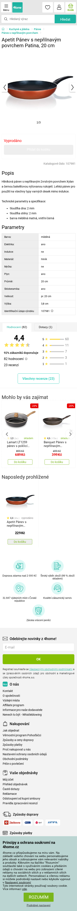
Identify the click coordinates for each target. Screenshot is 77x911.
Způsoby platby (12, 744)
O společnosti (11, 695)
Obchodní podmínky (15, 759)
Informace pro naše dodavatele (22, 710)
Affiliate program (13, 705)
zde (24, 889)
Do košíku (20, 462)
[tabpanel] (39, 87)
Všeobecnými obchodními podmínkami (50, 669)
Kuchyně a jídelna (19, 29)
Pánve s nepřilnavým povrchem (20, 32)
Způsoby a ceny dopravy (18, 740)
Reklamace (10, 793)
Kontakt (8, 691)
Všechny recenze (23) (38, 379)
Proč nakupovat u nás (17, 749)
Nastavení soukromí (18, 882)
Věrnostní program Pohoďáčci (22, 735)
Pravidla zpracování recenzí (20, 803)
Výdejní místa (11, 700)
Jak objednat (11, 730)
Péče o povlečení (13, 763)
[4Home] (4, 29)
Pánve (37, 29)
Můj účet (8, 779)
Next (70, 434)
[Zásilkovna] (12, 823)
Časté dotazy (11, 789)
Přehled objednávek (15, 784)
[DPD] (39, 823)
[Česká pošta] (27, 823)
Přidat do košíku (38, 149)
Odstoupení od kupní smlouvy (21, 798)
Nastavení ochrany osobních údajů (25, 754)
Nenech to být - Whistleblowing (22, 714)
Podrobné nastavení (39, 905)
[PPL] (52, 823)
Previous (7, 434)
